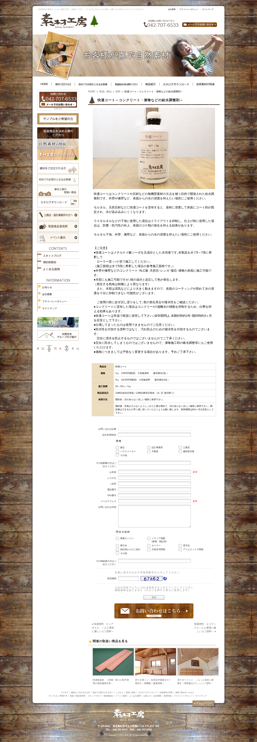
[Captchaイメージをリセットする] (164, 579)
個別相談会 (108, 696)
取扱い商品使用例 (77, 696)
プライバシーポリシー (188, 9)
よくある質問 (135, 696)
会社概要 (172, 9)
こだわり (119, 692)
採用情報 (167, 696)
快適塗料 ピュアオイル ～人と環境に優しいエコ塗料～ (103, 628)
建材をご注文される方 (80, 692)
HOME (91, 91)
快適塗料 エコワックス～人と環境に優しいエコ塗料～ (205, 628)
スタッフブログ (94, 696)
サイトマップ (208, 9)
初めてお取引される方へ (103, 692)
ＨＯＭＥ (64, 692)
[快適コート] (154, 187)
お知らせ (47, 287)
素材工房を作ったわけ (184, 692)
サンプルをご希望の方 (58, 696)
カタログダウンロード (147, 692)
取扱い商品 (105, 91)
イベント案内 (121, 696)
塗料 (118, 91)
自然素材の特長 (166, 692)
